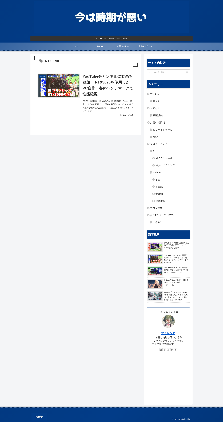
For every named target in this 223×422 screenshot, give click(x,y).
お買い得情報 (157, 122)
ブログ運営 (156, 208)
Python (157, 172)
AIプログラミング (165, 165)
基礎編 (159, 186)
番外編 (159, 194)
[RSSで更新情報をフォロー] (175, 349)
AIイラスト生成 (163, 158)
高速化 (156, 101)
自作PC (157, 222)
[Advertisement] (168, 379)
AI (154, 151)
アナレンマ (168, 333)
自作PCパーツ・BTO (162, 215)
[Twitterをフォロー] (164, 349)
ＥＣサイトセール (162, 129)
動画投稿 (158, 115)
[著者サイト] (161, 349)
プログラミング (158, 144)
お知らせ (155, 108)
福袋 (155, 136)
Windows (155, 94)
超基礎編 (160, 201)
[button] (187, 72)
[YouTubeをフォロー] (168, 349)
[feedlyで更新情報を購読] (171, 349)
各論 (157, 179)
